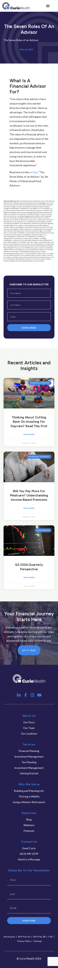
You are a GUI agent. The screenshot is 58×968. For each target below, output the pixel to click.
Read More (29, 434)
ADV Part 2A (24, 936)
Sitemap (38, 941)
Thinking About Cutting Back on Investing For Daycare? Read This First (29, 421)
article (33, 172)
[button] (48, 6)
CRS (50, 936)
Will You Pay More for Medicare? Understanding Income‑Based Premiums (29, 495)
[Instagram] (32, 695)
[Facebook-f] (25, 695)
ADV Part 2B (39, 936)
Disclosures (9, 936)
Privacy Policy (23, 941)
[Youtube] (39, 695)
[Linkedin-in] (19, 695)
